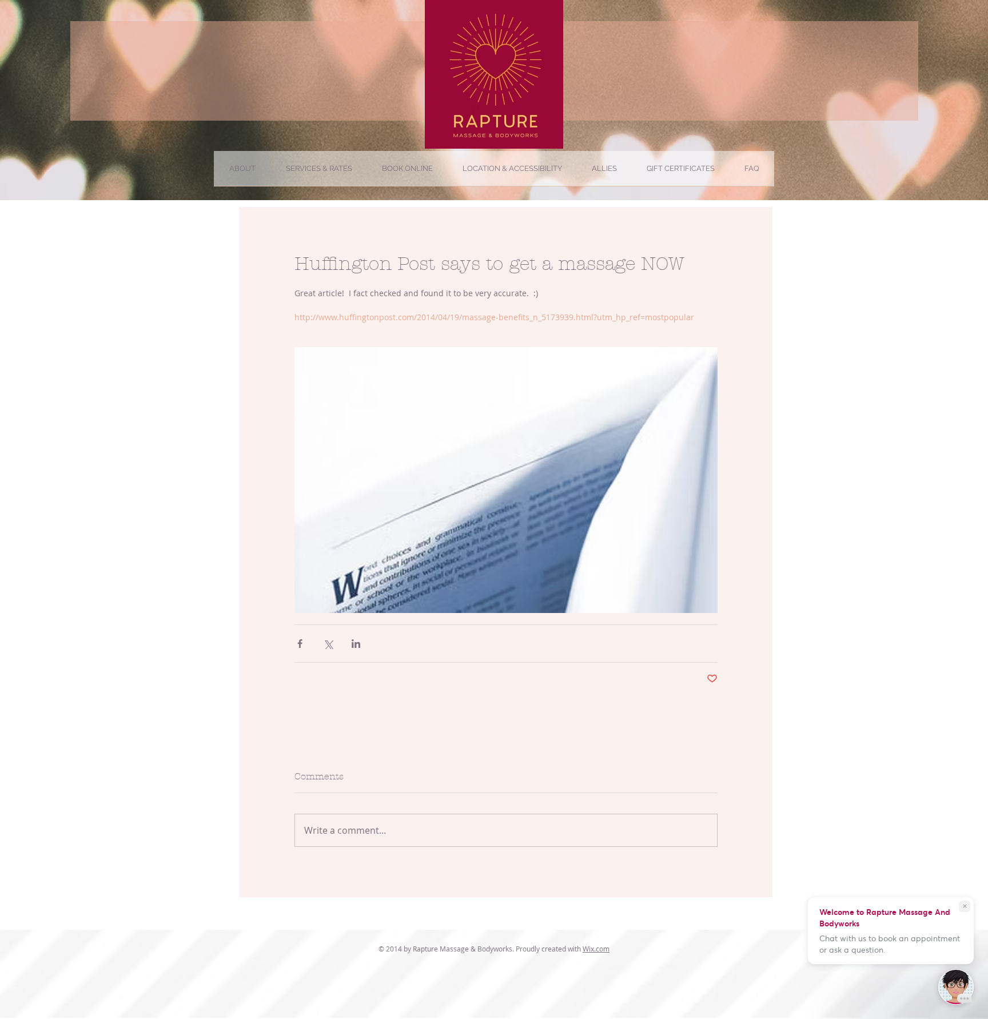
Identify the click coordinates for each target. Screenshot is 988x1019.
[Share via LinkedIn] (355, 643)
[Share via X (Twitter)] (327, 643)
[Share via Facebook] (299, 643)
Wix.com (596, 948)
